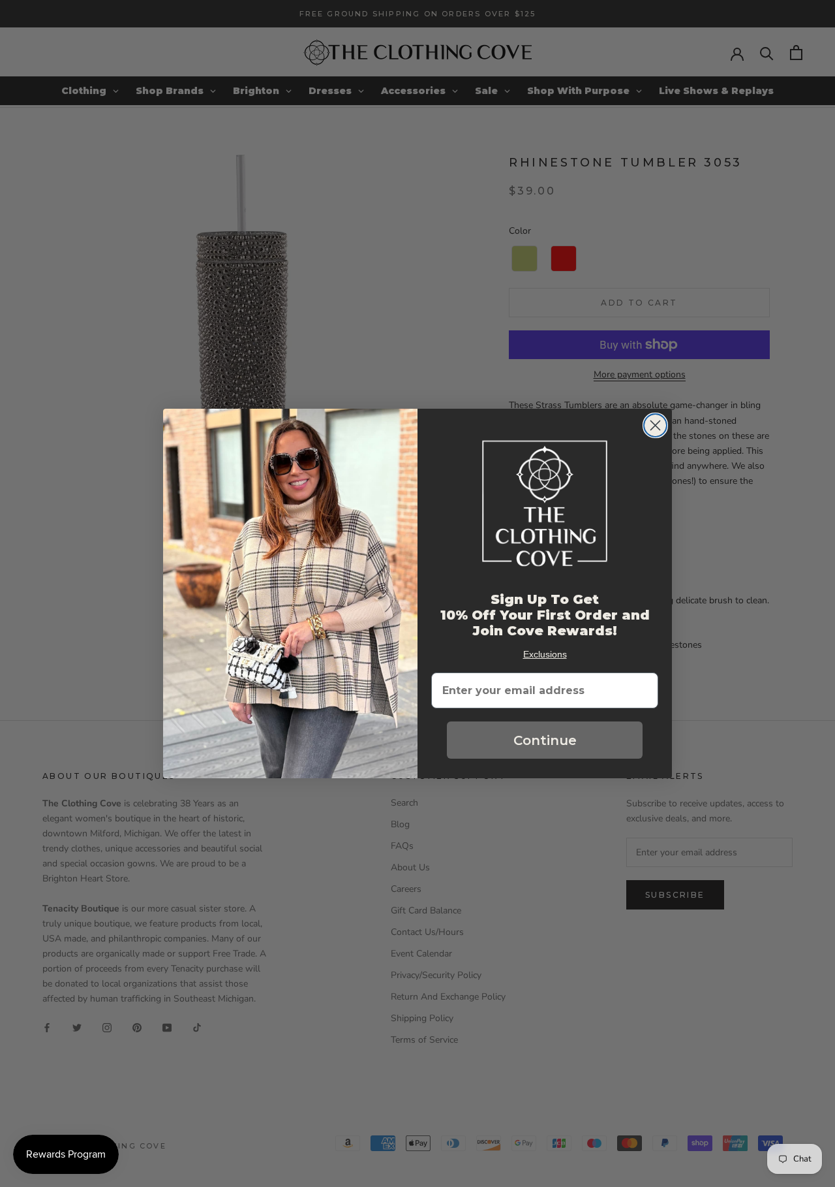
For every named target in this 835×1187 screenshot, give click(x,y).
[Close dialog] (655, 425)
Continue (545, 740)
